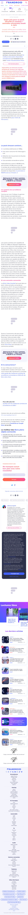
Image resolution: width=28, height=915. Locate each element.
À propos (14, 906)
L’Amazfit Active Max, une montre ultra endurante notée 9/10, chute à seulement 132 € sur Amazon (14, 436)
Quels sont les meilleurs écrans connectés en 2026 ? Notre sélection (16, 732)
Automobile (14, 814)
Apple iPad (14, 871)
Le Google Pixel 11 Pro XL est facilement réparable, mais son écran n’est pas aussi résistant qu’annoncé (17, 660)
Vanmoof (14, 889)
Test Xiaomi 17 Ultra (10, 896)
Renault (14, 823)
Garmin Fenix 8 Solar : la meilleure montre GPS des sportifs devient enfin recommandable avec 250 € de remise (15, 452)
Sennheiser (14, 851)
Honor (14, 807)
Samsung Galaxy (14, 782)
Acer (14, 802)
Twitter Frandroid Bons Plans (15, 60)
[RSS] (13, 772)
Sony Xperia (14, 783)
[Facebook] (11, 772)
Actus (2, 5)
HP (14, 808)
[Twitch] (17, 772)
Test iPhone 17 (20, 894)
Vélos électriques (14, 880)
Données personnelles (14, 909)
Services (11, 739)
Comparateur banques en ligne (9, 899)
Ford (14, 819)
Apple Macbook (14, 803)
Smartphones (14, 774)
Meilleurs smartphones (9, 891)
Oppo (14, 781)
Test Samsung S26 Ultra (14, 902)
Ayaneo (14, 790)
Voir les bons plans (13, 63)
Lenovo (14, 806)
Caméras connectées (18, 500)
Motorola (14, 779)
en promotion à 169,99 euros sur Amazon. (13, 171)
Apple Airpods (14, 844)
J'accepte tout (15, 573)
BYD (14, 817)
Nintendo (14, 794)
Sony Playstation (14, 796)
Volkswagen (14, 825)
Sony (14, 836)
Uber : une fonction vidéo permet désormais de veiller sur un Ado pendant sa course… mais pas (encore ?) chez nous (17, 639)
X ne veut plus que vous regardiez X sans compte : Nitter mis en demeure (16, 691)
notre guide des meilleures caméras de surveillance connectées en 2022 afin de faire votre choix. (13, 375)
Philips (14, 833)
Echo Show (8, 344)
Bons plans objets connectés (20, 14)
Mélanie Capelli (11, 505)
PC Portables (14, 800)
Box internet (23, 899)
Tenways (14, 887)
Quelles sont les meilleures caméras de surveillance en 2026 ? (15, 404)
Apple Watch (14, 860)
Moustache (14, 885)
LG (14, 831)
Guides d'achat (13, 729)
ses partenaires (7, 563)
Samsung (14, 835)
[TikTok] (19, 772)
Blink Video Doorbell (9, 283)
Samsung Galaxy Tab (14, 875)
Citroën (14, 818)
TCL (14, 837)
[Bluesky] (21, 772)
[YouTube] (15, 772)
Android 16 (20, 896)
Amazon (5, 500)
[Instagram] (8, 772)
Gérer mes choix (14, 576)
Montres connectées (14, 857)
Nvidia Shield (14, 795)
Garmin (14, 862)
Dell (14, 805)
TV (14, 828)
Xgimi (14, 838)
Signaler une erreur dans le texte (14, 491)
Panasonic (14, 832)
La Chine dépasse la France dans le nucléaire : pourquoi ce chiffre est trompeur (17, 680)
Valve (14, 797)
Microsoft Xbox (14, 793)
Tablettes (14, 869)
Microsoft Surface (14, 809)
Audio (14, 842)
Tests (6, 5)
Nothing (14, 849)
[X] (6, 772)
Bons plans (17, 5)
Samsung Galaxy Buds (14, 850)
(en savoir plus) (11, 556)
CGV (14, 910)
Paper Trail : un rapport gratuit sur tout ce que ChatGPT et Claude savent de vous (12, 621)
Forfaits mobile (21, 891)
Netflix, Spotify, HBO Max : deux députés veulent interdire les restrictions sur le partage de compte (17, 742)
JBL (14, 848)
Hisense (14, 830)
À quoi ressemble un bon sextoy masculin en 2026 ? (16, 670)
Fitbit (14, 861)
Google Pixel (14, 777)
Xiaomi (14, 784)
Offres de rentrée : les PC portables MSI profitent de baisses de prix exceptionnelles (16, 701)
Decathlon (14, 883)
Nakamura (14, 886)
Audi (14, 815)
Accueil (3, 14)
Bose (14, 845)
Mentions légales (14, 904)
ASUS (14, 789)
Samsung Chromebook (14, 811)
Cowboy (14, 881)
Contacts (14, 907)
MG (14, 820)
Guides (11, 5)
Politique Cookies (14, 908)
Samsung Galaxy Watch (14, 865)
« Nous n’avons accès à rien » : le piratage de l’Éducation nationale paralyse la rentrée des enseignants (17, 721)
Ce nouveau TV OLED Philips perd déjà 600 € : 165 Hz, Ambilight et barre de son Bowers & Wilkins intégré (17, 650)
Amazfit (14, 859)
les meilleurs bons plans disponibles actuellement (13, 56)
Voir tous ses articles (13, 527)
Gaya (14, 884)
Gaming (14, 787)
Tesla (14, 824)
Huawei (14, 778)
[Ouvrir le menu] (2, 2)
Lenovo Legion (14, 791)
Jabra (14, 847)
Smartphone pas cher (9, 894)
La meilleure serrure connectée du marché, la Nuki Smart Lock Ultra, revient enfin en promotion (14, 446)
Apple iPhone (14, 776)
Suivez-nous (6, 41)
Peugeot (14, 821)
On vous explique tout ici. (9, 415)
